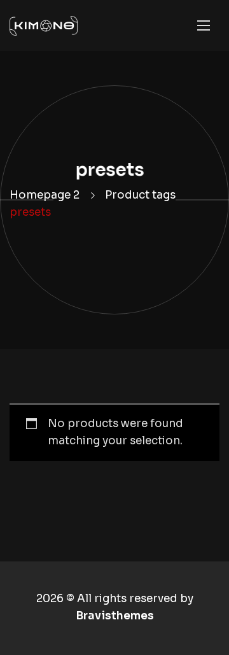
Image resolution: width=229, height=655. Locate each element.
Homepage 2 (45, 195)
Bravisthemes (115, 616)
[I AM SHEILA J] (44, 26)
